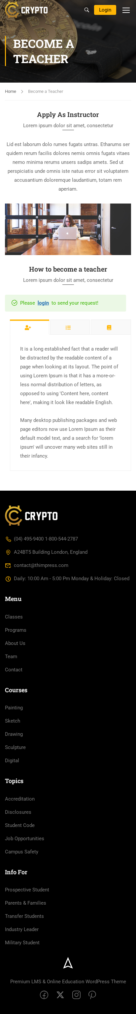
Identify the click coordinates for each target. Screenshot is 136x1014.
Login (105, 10)
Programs (15, 630)
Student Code (20, 825)
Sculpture (15, 747)
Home (10, 91)
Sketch (12, 721)
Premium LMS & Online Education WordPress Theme (68, 982)
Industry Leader (22, 929)
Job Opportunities (24, 839)
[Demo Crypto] (31, 515)
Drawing (14, 734)
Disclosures (18, 812)
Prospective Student (27, 890)
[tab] (29, 326)
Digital (12, 761)
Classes (14, 617)
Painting (14, 708)
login (43, 303)
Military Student (22, 943)
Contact (13, 670)
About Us (15, 643)
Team (11, 656)
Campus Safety (21, 852)
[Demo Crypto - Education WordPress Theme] (27, 10)
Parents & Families (25, 903)
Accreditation (20, 799)
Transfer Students (24, 916)
